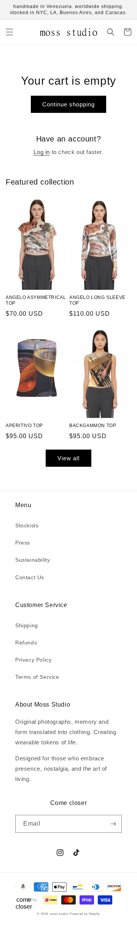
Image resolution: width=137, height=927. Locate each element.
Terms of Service (37, 677)
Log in (41, 152)
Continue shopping (68, 104)
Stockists (26, 525)
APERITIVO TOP (24, 425)
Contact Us (29, 577)
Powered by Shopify (85, 914)
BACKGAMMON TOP (92, 425)
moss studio (59, 914)
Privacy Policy (33, 660)
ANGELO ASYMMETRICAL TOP (36, 300)
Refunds (26, 642)
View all (68, 458)
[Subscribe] (113, 824)
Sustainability (32, 560)
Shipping (26, 625)
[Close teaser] (40, 886)
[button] (9, 32)
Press (22, 543)
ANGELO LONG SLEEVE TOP (97, 300)
